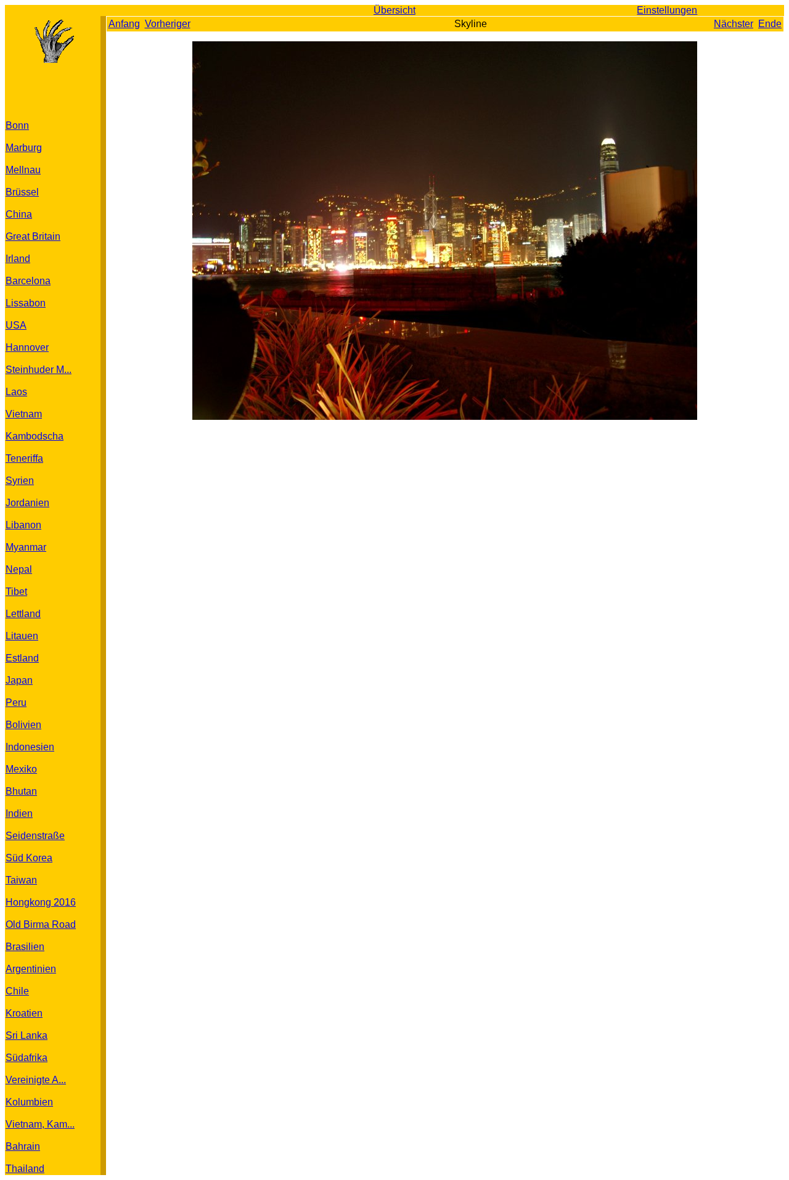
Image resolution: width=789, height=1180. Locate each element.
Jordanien (27, 503)
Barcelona (28, 281)
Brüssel (22, 192)
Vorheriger (167, 23)
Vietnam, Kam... (40, 1124)
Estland (22, 658)
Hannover (27, 347)
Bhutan (21, 791)
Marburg (24, 147)
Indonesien (30, 747)
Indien (19, 813)
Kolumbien (29, 1102)
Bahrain (23, 1146)
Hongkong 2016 (41, 902)
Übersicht (394, 10)
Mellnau (23, 170)
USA (16, 325)
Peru (16, 702)
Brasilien (25, 946)
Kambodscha (34, 436)
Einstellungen (667, 10)
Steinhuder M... (39, 369)
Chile (17, 991)
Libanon (23, 525)
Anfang (124, 23)
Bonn (17, 125)
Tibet (16, 591)
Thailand (25, 1168)
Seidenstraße (35, 835)
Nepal (19, 569)
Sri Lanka (26, 1035)
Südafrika (26, 1057)
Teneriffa (24, 458)
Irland (18, 258)
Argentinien (31, 969)
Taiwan (21, 880)
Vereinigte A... (36, 1080)
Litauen (22, 636)
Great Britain (33, 236)
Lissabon (26, 303)
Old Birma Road (41, 924)
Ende (770, 23)
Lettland (23, 613)
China (19, 214)
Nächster (733, 23)
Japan (19, 680)
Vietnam (24, 414)
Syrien (20, 480)
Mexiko (21, 769)
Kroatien (24, 1013)
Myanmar (26, 547)
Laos (16, 392)
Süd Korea (29, 858)
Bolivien (23, 724)
